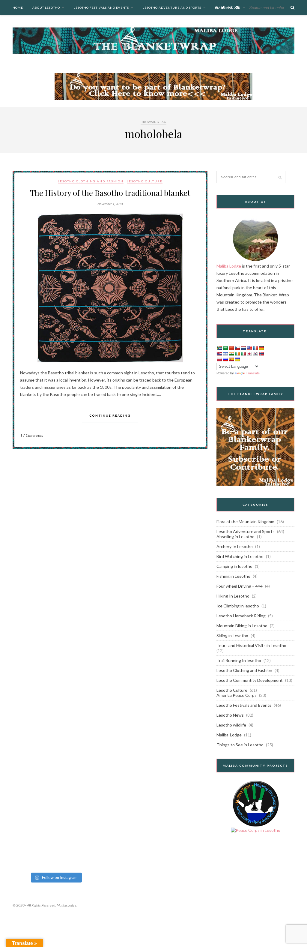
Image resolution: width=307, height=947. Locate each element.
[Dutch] (243, 348)
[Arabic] (225, 348)
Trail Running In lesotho (238, 660)
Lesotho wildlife (231, 724)
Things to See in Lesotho (240, 744)
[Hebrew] (225, 353)
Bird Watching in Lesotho (240, 556)
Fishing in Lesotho (233, 576)
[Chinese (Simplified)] (231, 348)
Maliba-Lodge (229, 734)
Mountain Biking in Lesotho (241, 625)
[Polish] (219, 359)
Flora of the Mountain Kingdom (245, 521)
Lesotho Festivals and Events (101, 7)
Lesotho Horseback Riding (241, 615)
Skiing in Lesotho (232, 635)
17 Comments (31, 435)
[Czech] (237, 348)
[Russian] (225, 359)
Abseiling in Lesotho (235, 536)
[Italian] (243, 353)
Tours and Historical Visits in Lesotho (251, 645)
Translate (253, 373)
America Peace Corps (236, 695)
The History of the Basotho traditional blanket (110, 192)
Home (18, 7)
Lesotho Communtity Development (249, 680)
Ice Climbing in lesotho (237, 605)
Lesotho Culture (144, 181)
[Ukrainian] (237, 359)
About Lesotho (46, 7)
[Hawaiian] (219, 353)
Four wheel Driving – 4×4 (239, 586)
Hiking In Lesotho (232, 595)
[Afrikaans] (219, 348)
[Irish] (237, 353)
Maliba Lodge (228, 265)
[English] (249, 348)
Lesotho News (230, 715)
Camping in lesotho (234, 566)
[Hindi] (231, 353)
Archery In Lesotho (234, 546)
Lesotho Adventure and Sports (172, 7)
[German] (261, 348)
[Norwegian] (261, 353)
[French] (255, 348)
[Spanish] (231, 359)
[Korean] (255, 353)
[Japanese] (249, 353)
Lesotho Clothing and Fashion (91, 181)
